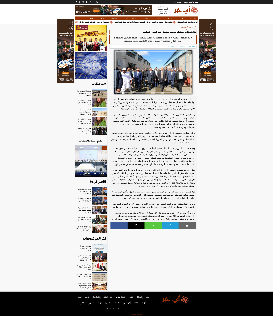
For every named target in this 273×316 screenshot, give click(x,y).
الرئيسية (193, 18)
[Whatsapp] (93, 2)
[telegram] (170, 225)
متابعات (114, 18)
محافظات (183, 27)
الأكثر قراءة (98, 181)
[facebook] (119, 225)
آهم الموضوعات (91, 140)
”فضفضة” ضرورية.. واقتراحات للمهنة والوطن (111, 22)
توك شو (127, 302)
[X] (136, 225)
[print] (187, 225)
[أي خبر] (113, 10)
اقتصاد (159, 18)
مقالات (135, 302)
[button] (79, 162)
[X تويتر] (83, 2)
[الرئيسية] (76, 2)
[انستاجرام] (90, 2)
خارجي (108, 302)
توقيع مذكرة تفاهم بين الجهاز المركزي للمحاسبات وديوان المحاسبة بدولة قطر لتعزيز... (159, 22)
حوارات (83, 302)
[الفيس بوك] (79, 2)
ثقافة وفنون (147, 18)
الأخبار (181, 18)
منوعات (100, 302)
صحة (102, 18)
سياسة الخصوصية (113, 308)
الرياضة (170, 18)
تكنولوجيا (125, 18)
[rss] (97, 2)
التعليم (91, 302)
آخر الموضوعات (94, 238)
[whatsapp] (153, 225)
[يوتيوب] (86, 2)
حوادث (91, 18)
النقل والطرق (136, 18)
